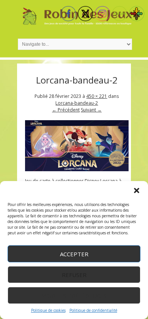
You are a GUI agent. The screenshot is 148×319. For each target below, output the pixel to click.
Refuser (74, 275)
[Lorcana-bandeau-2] (77, 169)
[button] (136, 190)
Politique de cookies (48, 310)
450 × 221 (96, 96)
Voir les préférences (74, 295)
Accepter (74, 254)
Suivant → (91, 110)
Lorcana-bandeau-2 (76, 103)
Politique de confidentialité (93, 310)
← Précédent (66, 110)
